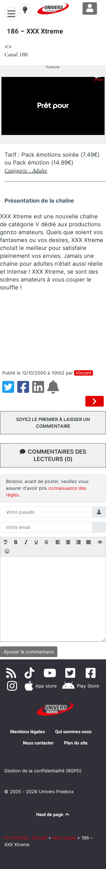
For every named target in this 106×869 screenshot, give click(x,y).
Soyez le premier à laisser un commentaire (53, 422)
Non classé (64, 838)
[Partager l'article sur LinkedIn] (39, 390)
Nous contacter (38, 743)
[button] (5, 542)
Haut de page (50, 814)
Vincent (83, 373)
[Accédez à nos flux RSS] (12, 672)
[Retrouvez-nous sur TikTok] (31, 672)
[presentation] (5, 543)
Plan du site (76, 743)
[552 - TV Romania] (94, 401)
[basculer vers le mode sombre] (25, 10)
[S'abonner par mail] (54, 390)
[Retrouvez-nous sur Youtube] (51, 672)
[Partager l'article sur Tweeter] (9, 390)
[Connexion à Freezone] (90, 8)
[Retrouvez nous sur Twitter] (71, 672)
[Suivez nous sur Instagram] (13, 685)
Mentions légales (27, 731)
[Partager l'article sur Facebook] (24, 390)
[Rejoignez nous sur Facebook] (92, 672)
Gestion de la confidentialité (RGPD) (43, 770)
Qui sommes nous (73, 731)
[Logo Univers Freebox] (53, 8)
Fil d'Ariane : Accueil (25, 838)
